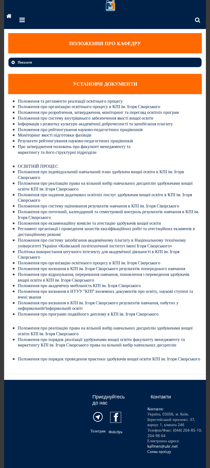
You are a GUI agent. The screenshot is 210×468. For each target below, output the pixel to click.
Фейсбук (115, 431)
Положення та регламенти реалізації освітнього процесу (70, 101)
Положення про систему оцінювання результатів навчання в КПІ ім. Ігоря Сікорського (98, 206)
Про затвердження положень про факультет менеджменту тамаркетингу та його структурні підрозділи (74, 149)
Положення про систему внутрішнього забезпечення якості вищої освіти (85, 118)
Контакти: (155, 408)
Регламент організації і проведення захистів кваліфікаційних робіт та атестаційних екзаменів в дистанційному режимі (106, 231)
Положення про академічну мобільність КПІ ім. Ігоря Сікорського (79, 285)
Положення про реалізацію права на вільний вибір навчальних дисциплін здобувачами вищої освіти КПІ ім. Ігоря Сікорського (105, 186)
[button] (104, 62)
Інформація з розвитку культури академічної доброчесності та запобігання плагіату (95, 124)
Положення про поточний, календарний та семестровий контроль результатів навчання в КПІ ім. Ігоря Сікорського (108, 214)
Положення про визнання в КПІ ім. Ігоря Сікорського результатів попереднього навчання (101, 268)
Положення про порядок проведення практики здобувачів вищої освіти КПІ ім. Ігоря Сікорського (109, 359)
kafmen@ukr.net (162, 446)
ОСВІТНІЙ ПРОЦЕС (38, 166)
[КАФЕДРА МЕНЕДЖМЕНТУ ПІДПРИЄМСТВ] (9, 16)
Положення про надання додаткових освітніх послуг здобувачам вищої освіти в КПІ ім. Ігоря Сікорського (105, 197)
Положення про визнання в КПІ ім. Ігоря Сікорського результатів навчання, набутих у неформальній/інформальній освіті (98, 305)
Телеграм (98, 431)
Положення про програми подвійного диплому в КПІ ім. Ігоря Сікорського (88, 314)
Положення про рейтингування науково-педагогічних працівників (80, 129)
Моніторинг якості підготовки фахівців (54, 135)
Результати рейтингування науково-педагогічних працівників (75, 141)
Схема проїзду (159, 451)
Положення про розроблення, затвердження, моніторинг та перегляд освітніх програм (98, 112)
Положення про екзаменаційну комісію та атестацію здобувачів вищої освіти (89, 223)
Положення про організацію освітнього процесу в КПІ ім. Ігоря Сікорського (89, 106)
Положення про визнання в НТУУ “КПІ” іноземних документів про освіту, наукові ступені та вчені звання (105, 294)
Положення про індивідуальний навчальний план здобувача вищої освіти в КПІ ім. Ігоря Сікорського (101, 174)
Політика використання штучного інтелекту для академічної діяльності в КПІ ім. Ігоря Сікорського (98, 254)
